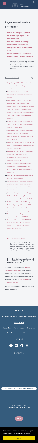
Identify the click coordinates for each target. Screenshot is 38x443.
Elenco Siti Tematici (13, 333)
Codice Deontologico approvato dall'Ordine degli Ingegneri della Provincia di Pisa (18, 36)
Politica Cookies (27, 333)
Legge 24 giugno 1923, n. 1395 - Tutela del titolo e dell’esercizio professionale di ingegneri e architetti (20, 85)
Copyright (16, 405)
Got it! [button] (19, 438)
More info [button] (27, 433)
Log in (19, 418)
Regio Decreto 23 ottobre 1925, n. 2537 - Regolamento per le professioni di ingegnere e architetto (19, 94)
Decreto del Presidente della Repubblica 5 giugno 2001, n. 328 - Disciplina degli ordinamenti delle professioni (20, 115)
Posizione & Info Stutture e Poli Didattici (19, 389)
